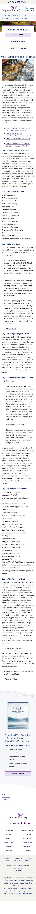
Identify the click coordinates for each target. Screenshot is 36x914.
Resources (27, 846)
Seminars (9, 834)
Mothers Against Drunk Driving (14, 458)
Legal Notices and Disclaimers (13, 878)
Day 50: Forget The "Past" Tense (18, 128)
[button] (31, 8)
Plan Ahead (9, 830)
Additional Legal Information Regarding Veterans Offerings (17, 890)
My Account (27, 851)
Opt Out (19, 885)
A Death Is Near (27, 842)
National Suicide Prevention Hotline (15, 471)
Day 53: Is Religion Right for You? (18, 136)
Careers (9, 851)
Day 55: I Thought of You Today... (18, 143)
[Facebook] (21, 823)
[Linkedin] (25, 823)
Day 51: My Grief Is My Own (16, 131)
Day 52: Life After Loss (14, 133)
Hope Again (11, 329)
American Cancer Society (13, 453)
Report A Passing (27, 830)
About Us (9, 838)
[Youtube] (29, 823)
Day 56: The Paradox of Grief (16, 146)
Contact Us (27, 838)
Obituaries (27, 834)
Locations (9, 846)
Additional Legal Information (14, 888)
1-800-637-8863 (18, 2)
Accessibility (27, 880)
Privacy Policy (17, 880)
